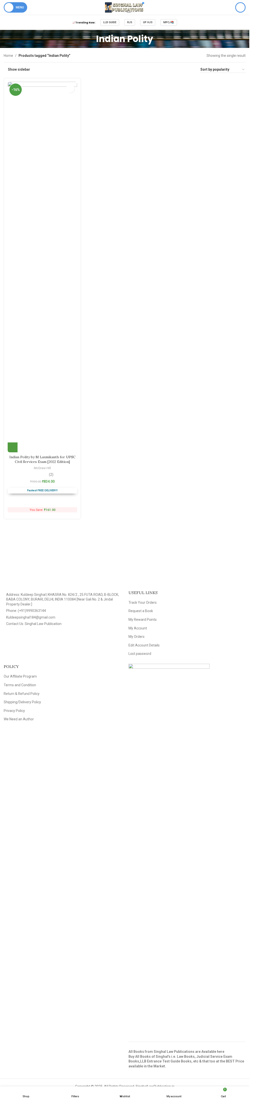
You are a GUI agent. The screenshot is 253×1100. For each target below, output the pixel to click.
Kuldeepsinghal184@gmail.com (30, 617)
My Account (137, 628)
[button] (13, 447)
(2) (51, 474)
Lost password (139, 654)
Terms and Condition (20, 685)
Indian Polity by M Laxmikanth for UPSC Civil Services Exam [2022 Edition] (42, 459)
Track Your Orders (142, 602)
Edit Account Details (144, 645)
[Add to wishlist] (70, 88)
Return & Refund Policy (22, 694)
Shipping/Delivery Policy (22, 702)
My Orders (136, 637)
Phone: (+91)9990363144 (26, 611)
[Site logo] (125, 7)
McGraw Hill (42, 468)
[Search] (240, 7)
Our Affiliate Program (20, 676)
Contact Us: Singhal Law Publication (34, 624)
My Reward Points (142, 620)
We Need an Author (19, 719)
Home (8, 56)
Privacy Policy (14, 711)
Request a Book (140, 611)
